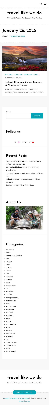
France (8, 271)
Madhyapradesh (12, 298)
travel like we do (24, 13)
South (8, 321)
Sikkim (8, 318)
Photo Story (11, 306)
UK (7, 339)
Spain (8, 327)
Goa (7, 274)
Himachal (9, 277)
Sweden (9, 330)
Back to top (23, 392)
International (32, 74)
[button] (41, 3)
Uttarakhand (11, 345)
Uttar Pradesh (11, 342)
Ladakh (9, 294)
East (8, 265)
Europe (9, 74)
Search (8, 111)
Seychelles (10, 315)
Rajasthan (10, 309)
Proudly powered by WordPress (16, 398)
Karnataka (10, 291)
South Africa (11, 324)
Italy (7, 288)
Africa (8, 253)
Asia (7, 259)
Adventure (10, 250)
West (8, 348)
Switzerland (10, 333)
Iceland (18, 74)
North (8, 303)
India (8, 283)
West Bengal (11, 351)
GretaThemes (24, 401)
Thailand (9, 336)
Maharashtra (11, 300)
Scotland (9, 312)
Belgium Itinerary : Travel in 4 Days (20, 185)
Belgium (9, 262)
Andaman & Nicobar (14, 256)
